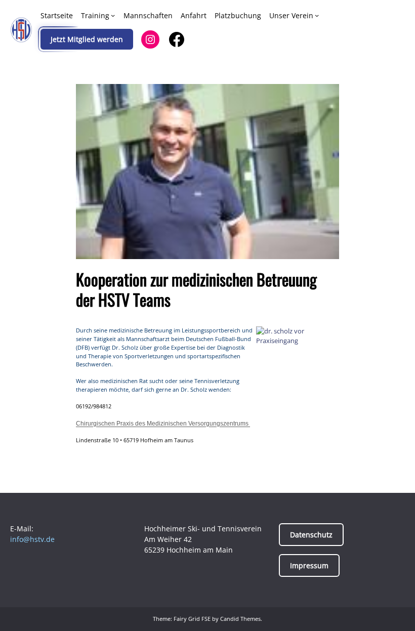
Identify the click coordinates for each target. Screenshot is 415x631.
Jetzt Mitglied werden (87, 39)
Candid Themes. (241, 618)
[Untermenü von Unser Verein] (317, 15)
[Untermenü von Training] (113, 15)
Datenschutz (311, 534)
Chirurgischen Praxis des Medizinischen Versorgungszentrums (163, 423)
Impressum (309, 565)
